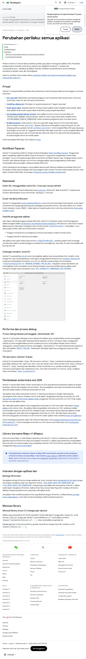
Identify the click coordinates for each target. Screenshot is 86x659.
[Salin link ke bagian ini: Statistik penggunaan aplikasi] (32, 217)
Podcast (5, 580)
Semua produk (7, 636)
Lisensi (11, 643)
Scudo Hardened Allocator (31, 203)
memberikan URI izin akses (67, 480)
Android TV (62, 572)
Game (32, 558)
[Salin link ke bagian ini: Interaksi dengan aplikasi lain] (39, 471)
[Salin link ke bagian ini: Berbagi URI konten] (23, 476)
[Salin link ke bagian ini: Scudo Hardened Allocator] (30, 199)
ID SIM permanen (13, 123)
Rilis (27, 30)
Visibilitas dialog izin (15, 104)
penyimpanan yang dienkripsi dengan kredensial (38, 224)
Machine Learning (36, 562)
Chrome (5, 626)
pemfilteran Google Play (48, 458)
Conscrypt (42, 190)
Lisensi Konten (59, 535)
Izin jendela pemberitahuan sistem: (21, 114)
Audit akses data (14, 108)
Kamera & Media (35, 568)
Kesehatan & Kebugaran (38, 565)
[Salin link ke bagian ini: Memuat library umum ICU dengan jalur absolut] (49, 511)
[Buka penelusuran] (56, 2)
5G (31, 575)
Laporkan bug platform (65, 589)
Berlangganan (39, 649)
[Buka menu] (3, 2)
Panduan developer (36, 595)
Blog (4, 577)
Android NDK (34, 605)
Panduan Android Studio (38, 591)
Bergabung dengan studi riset (68, 599)
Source (5, 570)
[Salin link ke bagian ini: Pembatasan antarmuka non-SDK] (44, 380)
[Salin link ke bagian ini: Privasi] (12, 87)
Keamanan (6, 567)
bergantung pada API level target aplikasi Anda (20, 399)
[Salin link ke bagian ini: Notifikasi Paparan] (27, 148)
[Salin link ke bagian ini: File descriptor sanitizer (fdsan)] (34, 357)
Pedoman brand (21, 643)
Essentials (20, 30)
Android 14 (6, 599)
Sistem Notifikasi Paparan (58, 153)
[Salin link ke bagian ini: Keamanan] (17, 181)
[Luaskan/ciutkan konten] (17, 44)
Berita (4, 574)
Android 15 (6, 596)
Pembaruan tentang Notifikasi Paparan (47, 172)
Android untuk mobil (65, 568)
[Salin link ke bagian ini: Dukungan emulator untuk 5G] (32, 252)
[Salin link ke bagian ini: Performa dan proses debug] (38, 329)
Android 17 (6, 589)
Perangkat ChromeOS (65, 565)
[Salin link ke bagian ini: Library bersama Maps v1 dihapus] (45, 434)
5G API (24, 256)
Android (5, 560)
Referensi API (34, 598)
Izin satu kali (12, 98)
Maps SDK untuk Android (22, 446)
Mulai (77, 29)
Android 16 (6, 593)
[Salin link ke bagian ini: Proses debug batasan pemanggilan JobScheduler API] (56, 334)
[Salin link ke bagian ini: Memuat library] (23, 506)
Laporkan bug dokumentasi (67, 593)
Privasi (38, 140)
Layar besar (62, 558)
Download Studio (36, 601)
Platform (7, 9)
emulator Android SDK (71, 259)
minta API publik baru (73, 416)
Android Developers (9, 30)
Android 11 (6, 609)
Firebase (5, 629)
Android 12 (6, 606)
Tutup (65, 29)
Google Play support (65, 596)
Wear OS (61, 562)
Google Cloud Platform (10, 633)
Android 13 (6, 603)
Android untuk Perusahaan (11, 564)
